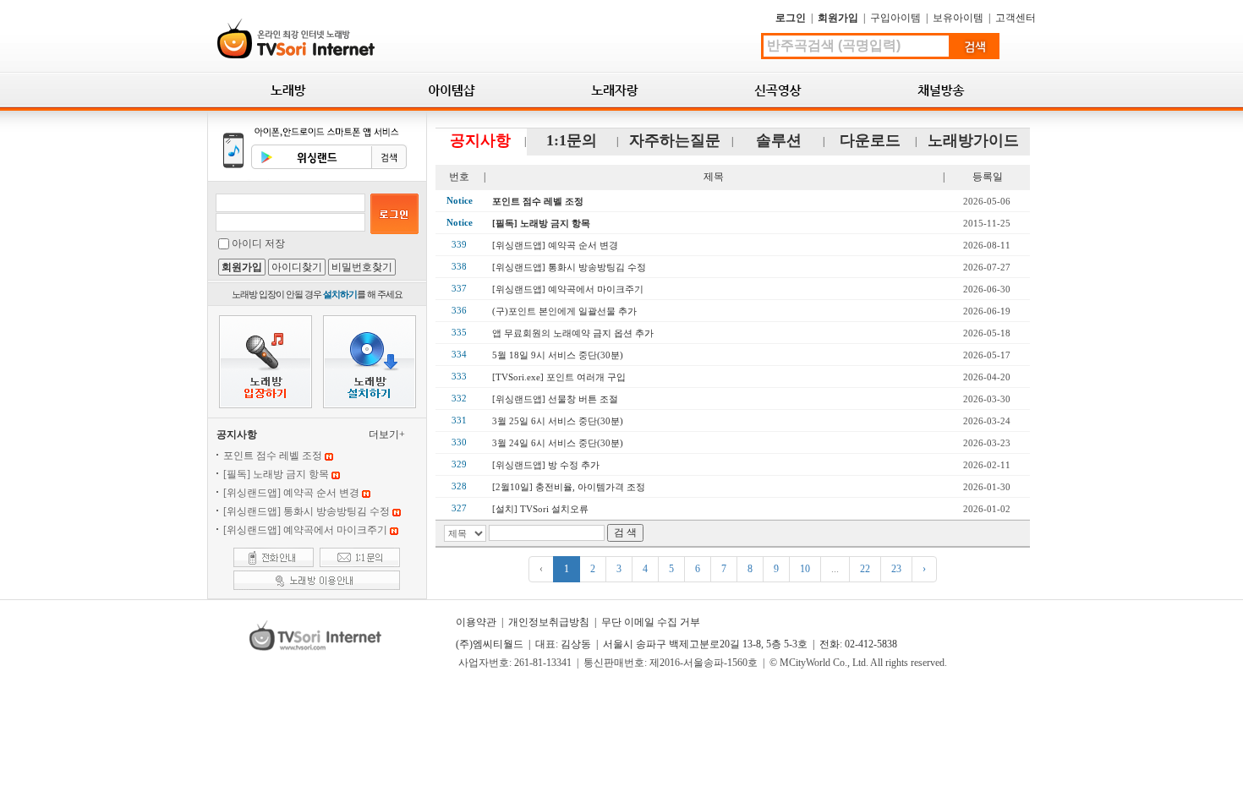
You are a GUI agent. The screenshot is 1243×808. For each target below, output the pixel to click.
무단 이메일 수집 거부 (650, 622)
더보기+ (387, 434)
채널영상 (941, 89)
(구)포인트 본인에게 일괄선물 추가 (564, 311)
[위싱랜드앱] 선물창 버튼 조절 (555, 399)
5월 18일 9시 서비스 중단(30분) (557, 355)
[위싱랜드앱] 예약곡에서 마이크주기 (305, 530)
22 (865, 569)
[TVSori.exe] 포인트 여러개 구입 (559, 377)
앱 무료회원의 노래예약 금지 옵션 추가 (573, 333)
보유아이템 (958, 18)
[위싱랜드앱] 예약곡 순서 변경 (291, 493)
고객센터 (1015, 18)
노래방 (288, 89)
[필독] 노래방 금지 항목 (276, 474)
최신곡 (778, 89)
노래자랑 (615, 89)
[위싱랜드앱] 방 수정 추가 (546, 465)
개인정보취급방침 (548, 622)
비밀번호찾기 (362, 267)
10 (805, 569)
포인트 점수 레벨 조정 (272, 455)
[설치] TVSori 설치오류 (540, 509)
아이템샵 (451, 89)
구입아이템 (895, 18)
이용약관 (476, 622)
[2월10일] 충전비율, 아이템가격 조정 (568, 487)
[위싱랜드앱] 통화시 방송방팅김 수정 (306, 511)
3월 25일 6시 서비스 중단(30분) (557, 421)
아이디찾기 (297, 267)
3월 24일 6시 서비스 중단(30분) (557, 443)
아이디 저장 (258, 243)
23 (896, 569)
